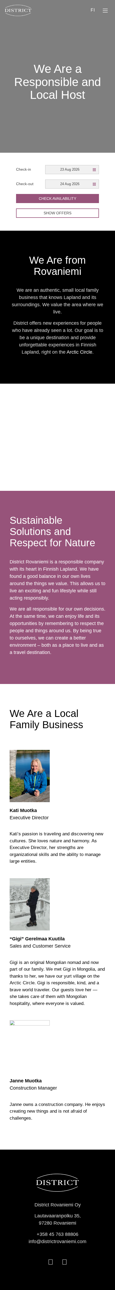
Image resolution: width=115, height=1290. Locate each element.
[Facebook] (50, 1262)
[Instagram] (64, 1262)
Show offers (57, 213)
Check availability (57, 198)
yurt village (75, 976)
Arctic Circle (79, 352)
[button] (105, 11)
